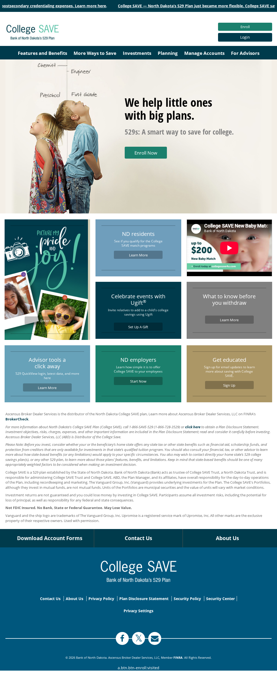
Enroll (245, 26)
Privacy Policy (101, 598)
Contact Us (138, 538)
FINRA (178, 657)
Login (245, 37)
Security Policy (187, 598)
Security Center (220, 598)
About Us (227, 538)
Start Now (138, 381)
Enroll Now (145, 153)
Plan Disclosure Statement (144, 598)
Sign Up (229, 385)
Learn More (138, 255)
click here (192, 426)
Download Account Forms (49, 538)
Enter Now (48, 320)
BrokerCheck (16, 419)
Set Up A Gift (138, 326)
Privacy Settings (138, 610)
